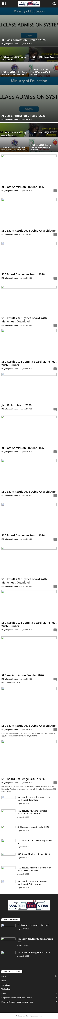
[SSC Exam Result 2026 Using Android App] (29, 213)
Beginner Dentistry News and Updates (16, 998)
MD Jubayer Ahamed (9, 44)
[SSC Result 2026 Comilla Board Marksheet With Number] (29, 344)
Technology (6, 989)
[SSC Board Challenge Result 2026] (29, 257)
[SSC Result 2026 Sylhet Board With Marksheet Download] (29, 300)
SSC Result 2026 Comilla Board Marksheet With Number (40, 72)
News (3, 981)
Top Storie (5, 985)
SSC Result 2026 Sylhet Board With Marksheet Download (14, 73)
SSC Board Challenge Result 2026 (42, 58)
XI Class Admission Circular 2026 (23, 40)
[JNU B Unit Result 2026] (29, 387)
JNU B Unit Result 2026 (16, 405)
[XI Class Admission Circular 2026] (29, 27)
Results (4, 976)
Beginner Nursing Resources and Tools (17, 1002)
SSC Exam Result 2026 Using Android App (13, 58)
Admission (5, 993)
